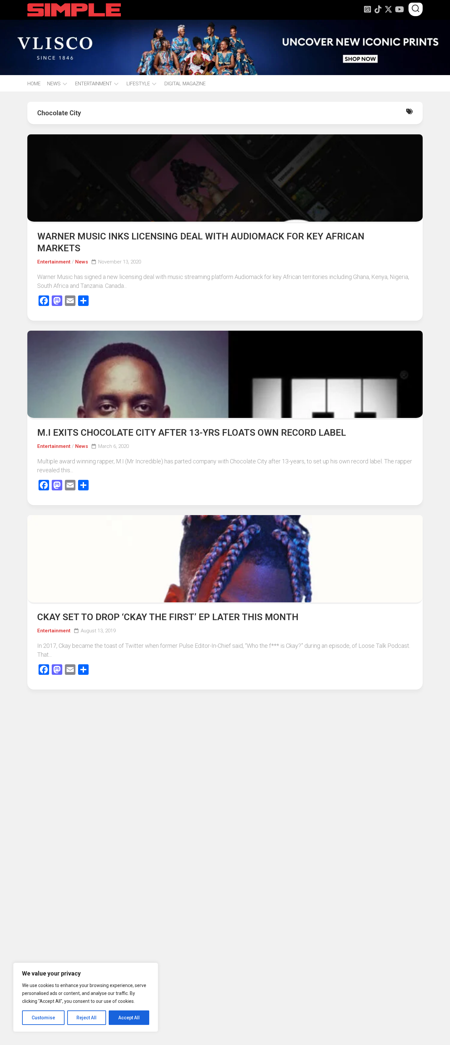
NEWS (54, 84)
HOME (34, 84)
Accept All (129, 1017)
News (81, 262)
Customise (43, 1017)
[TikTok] (378, 9)
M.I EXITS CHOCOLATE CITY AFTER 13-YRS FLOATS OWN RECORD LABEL (191, 432)
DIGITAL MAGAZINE (185, 84)
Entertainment (53, 262)
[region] (85, 997)
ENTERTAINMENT (93, 84)
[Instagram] (367, 9)
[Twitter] (388, 9)
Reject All (86, 1017)
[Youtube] (399, 9)
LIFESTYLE (138, 84)
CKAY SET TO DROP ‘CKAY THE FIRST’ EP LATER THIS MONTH (167, 617)
